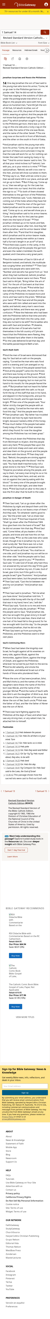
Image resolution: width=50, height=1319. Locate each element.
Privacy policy (13, 1193)
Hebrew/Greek (30, 50)
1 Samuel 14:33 (12, 764)
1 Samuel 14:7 (12, 735)
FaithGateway (12, 1225)
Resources (16, 50)
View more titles (25, 1017)
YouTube (10, 1289)
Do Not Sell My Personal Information (24, 1200)
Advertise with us (14, 1186)
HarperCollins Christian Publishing (22, 1236)
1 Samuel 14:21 (12, 753)
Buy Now (16, 955)
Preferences (12, 1306)
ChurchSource (13, 1232)
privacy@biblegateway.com (13, 1119)
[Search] (45, 32)
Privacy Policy (7, 1116)
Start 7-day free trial (16, 850)
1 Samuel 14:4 (12, 732)
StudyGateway (13, 1228)
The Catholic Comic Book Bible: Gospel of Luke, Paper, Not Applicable (24, 987)
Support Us (11, 1161)
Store (8, 1150)
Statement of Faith (15, 1143)
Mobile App (11, 1147)
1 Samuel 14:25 (12, 760)
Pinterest (10, 1278)
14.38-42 (9, 774)
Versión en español (15, 1302)
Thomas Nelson (13, 1246)
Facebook (10, 1271)
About (9, 1136)
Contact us (11, 1189)
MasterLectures (13, 1257)
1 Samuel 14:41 (12, 767)
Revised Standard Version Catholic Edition (21, 802)
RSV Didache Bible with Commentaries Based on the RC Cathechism (24, 936)
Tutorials (10, 1179)
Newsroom (11, 1158)
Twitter (9, 1285)
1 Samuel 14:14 (12, 746)
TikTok (9, 1282)
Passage (5, 50)
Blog (8, 1154)
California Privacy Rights (18, 1197)
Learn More (12, 856)
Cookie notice (12, 1204)
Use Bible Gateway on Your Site (21, 1182)
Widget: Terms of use (16, 1211)
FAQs (8, 1175)
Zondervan (11, 1254)
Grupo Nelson (12, 1239)
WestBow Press (13, 1250)
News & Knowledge (15, 1140)
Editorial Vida (12, 1243)
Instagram (11, 1274)
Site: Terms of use (14, 1207)
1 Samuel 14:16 (12, 750)
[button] (46, 4)
